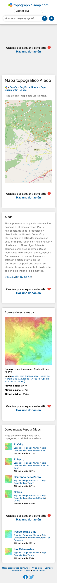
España (17, 448)
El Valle (18, 444)
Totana (31, 483)
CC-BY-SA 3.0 (23, 277)
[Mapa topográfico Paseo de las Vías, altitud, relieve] (8, 537)
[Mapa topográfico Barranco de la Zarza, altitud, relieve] (8, 481)
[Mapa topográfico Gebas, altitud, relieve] (8, 497)
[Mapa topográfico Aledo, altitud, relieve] (28, 341)
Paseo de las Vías (25, 531)
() (27, 379)
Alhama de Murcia (36, 450)
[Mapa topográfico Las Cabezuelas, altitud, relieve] (8, 554)
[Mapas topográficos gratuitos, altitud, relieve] (6, 87)
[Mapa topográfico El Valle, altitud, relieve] (8, 449)
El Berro (19, 459)
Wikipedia (10, 277)
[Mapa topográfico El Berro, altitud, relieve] (8, 465)
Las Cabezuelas (24, 549)
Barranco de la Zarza (27, 477)
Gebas (18, 492)
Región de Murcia (31, 448)
